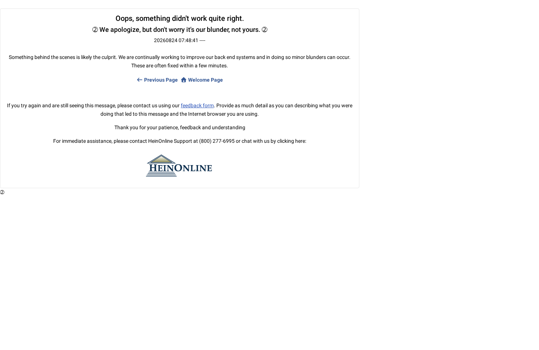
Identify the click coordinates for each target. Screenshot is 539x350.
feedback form (197, 105)
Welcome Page (205, 80)
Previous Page (160, 80)
